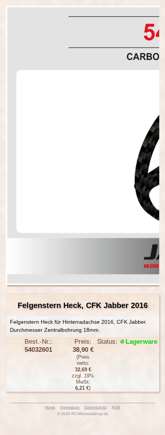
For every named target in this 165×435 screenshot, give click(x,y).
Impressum (69, 407)
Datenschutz (95, 407)
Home (50, 407)
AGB (116, 407)
